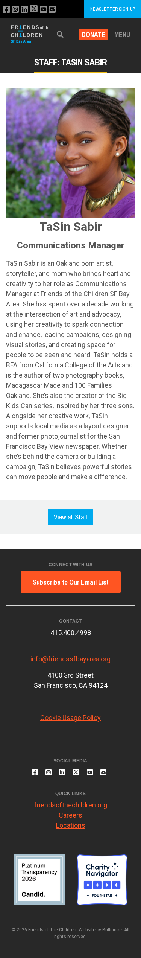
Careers (70, 815)
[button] (60, 34)
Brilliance (112, 929)
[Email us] (52, 9)
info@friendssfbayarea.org (70, 659)
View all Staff (70, 517)
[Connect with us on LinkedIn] (24, 9)
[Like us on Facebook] (6, 9)
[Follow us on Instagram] (15, 9)
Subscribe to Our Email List (71, 582)
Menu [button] (122, 34)
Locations (70, 825)
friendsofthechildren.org (70, 805)
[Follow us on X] (34, 9)
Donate (93, 34)
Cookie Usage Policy (70, 718)
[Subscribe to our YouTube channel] (43, 9)
